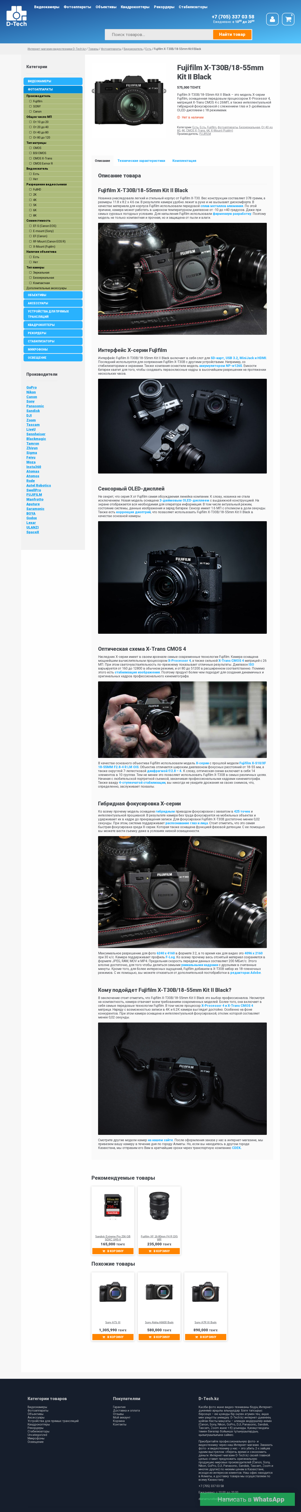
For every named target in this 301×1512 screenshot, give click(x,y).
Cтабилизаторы (193, 7)
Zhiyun (32, 448)
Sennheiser (35, 434)
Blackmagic (36, 439)
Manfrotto (34, 499)
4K (183, 130)
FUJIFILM (205, 133)
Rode (30, 481)
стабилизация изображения (137, 672)
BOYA (30, 513)
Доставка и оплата (126, 1410)
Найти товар (232, 34)
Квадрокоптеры (135, 7)
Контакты (119, 1424)
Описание (102, 161)
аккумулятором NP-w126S (220, 366)
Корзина (119, 1421)
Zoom (31, 420)
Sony (30, 401)
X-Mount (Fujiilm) (222, 130)
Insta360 (33, 467)
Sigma (31, 453)
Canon (31, 397)
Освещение (37, 357)
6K (208, 130)
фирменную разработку (232, 214)
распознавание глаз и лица (186, 823)
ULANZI (32, 527)
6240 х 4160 (166, 953)
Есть (195, 127)
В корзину (115, 1251)
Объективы (106, 7)
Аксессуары (38, 303)
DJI (29, 415)
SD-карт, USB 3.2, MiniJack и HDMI (238, 358)
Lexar (31, 523)
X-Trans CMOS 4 (231, 661)
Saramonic (35, 509)
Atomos (32, 476)
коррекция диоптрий (133, 512)
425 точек (242, 811)
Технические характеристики (141, 161)
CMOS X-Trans (195, 130)
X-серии (202, 763)
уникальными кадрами (199, 965)
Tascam (33, 425)
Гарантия (119, 1407)
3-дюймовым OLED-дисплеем (184, 500)
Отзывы (118, 1414)
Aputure (33, 504)
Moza (31, 462)
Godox (31, 518)
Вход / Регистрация (272, 19)
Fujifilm (211, 127)
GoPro (31, 387)
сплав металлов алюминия (221, 206)
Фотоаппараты (77, 7)
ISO (251, 664)
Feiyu (30, 457)
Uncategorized (37, 1435)
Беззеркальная (249, 127)
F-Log (170, 957)
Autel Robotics (38, 485)
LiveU (31, 429)
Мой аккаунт (121, 1417)
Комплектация (184, 161)
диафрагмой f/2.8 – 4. (164, 771)
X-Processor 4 (179, 661)
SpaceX (32, 532)
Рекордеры (164, 7)
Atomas (32, 471)
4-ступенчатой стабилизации (142, 783)
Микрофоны (38, 349)
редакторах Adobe (245, 973)
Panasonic (35, 406)
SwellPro (33, 490)
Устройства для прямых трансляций (48, 314)
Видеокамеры (46, 7)
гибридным (165, 811)
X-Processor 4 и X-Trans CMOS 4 (227, 1006)
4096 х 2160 (253, 953)
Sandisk (33, 411)
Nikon (31, 392)
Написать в (250, 1499)
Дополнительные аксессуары (46, 288)
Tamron (32, 443)
